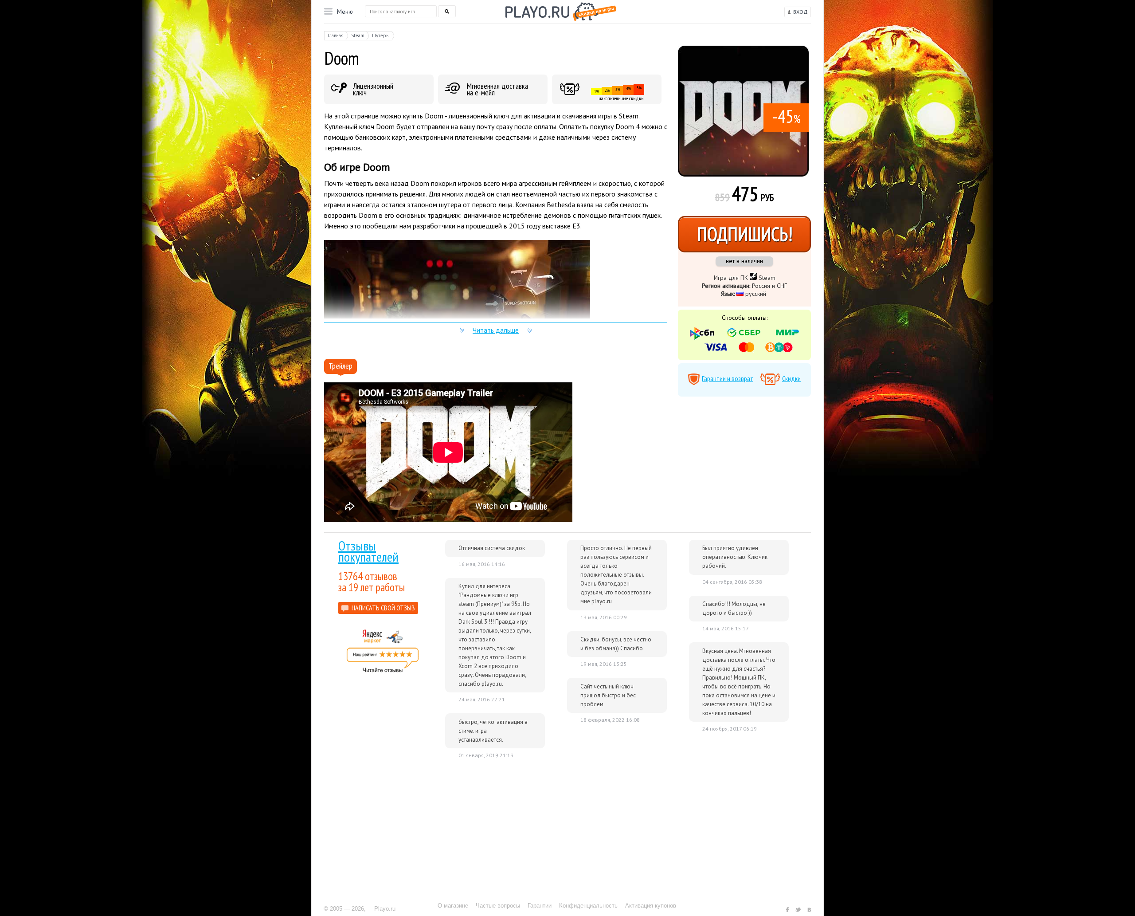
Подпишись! (744, 234)
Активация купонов (650, 905)
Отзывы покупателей (368, 551)
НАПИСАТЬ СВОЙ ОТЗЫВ (383, 607)
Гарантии (540, 905)
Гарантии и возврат (727, 378)
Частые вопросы (498, 905)
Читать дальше (496, 330)
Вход (800, 11)
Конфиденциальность (588, 905)
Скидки (791, 378)
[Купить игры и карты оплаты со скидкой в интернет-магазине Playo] (560, 11)
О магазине (453, 905)
